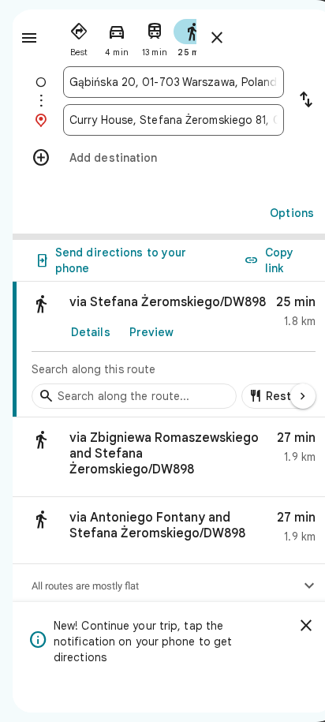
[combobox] (173, 82)
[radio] (79, 36)
